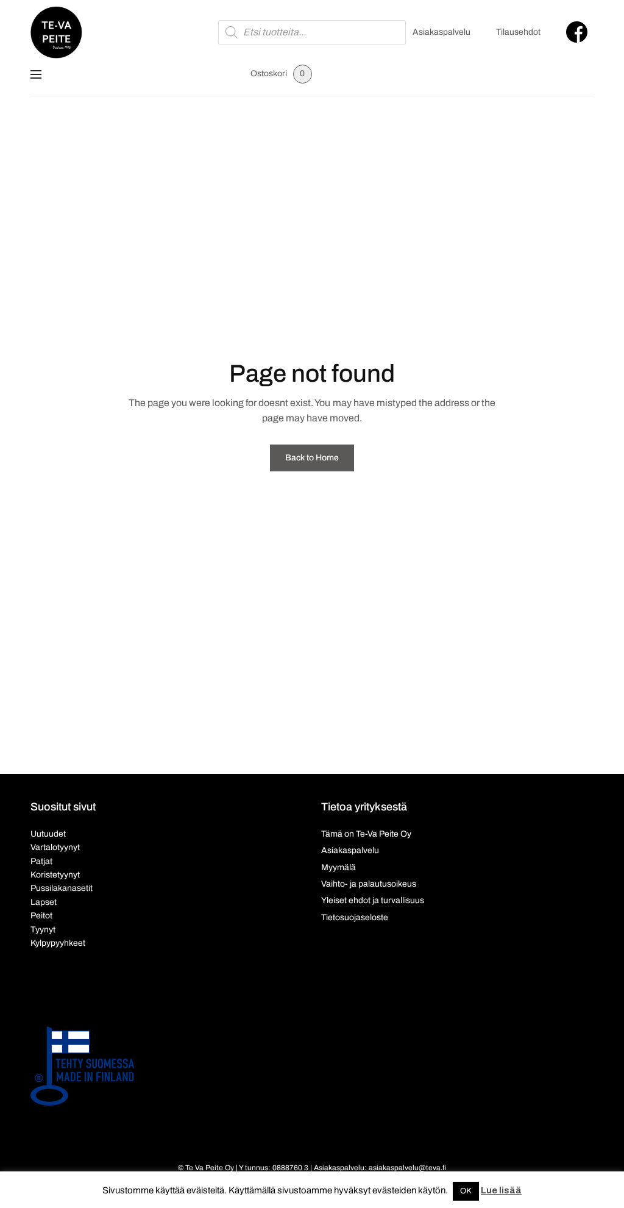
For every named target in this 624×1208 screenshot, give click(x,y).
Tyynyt (42, 929)
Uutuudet (48, 833)
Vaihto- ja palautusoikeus (368, 883)
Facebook (576, 32)
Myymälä (338, 867)
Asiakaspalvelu (441, 32)
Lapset (43, 902)
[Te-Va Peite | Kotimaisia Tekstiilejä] (56, 32)
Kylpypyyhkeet (57, 943)
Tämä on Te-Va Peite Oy (366, 833)
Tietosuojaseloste (354, 917)
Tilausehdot (518, 32)
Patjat (41, 861)
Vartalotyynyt (55, 847)
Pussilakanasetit (61, 888)
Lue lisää (501, 1190)
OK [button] (466, 1191)
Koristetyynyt (55, 874)
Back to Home (312, 457)
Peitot (41, 915)
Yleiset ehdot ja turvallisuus (372, 900)
